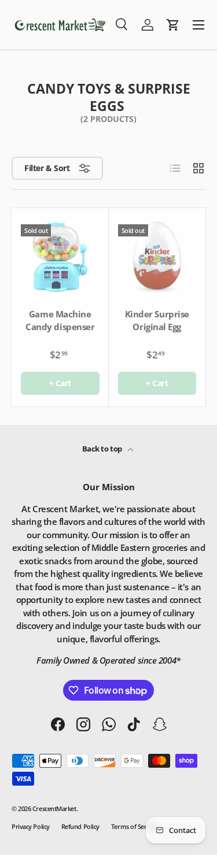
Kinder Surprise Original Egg (157, 320)
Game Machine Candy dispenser (59, 320)
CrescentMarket (54, 808)
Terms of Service (134, 826)
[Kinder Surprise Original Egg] (157, 256)
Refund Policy (80, 826)
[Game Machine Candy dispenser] (60, 256)
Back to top (103, 448)
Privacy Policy (31, 826)
